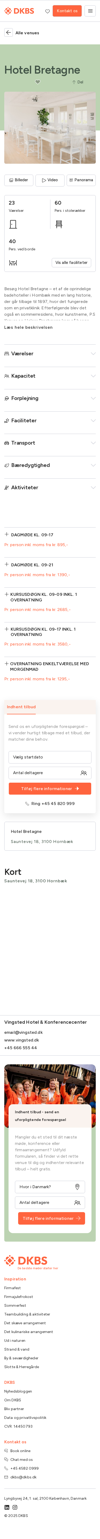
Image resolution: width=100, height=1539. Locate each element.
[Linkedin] (7, 1507)
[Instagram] (15, 1507)
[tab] (50, 707)
